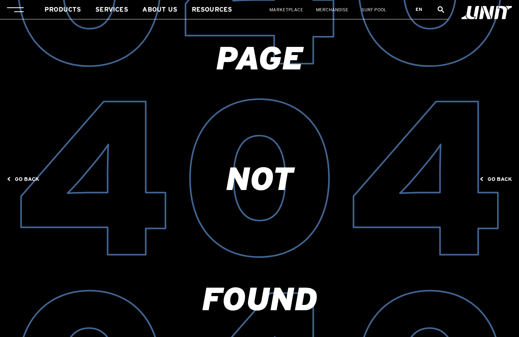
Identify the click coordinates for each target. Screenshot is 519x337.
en (419, 9)
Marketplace (286, 9)
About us (159, 9)
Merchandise (332, 9)
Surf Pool (374, 9)
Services (111, 9)
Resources (212, 9)
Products (62, 9)
